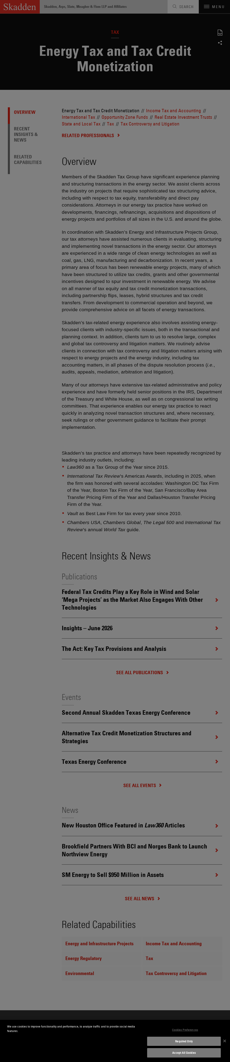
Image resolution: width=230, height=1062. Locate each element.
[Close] (224, 1041)
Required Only (184, 1041)
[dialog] (115, 1041)
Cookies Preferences (185, 1030)
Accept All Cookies (184, 1052)
